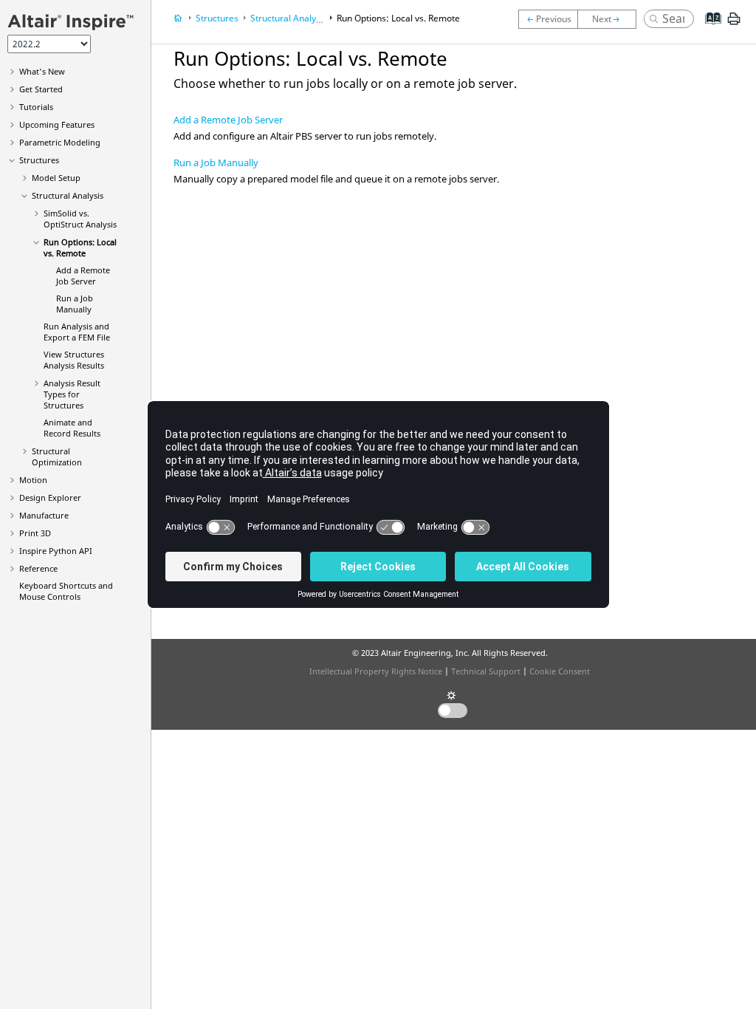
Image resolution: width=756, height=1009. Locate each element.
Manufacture (44, 515)
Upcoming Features (56, 124)
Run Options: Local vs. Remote (80, 247)
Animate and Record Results (72, 428)
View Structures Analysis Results (74, 360)
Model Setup (56, 177)
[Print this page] (734, 24)
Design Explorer (50, 497)
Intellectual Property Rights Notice (375, 671)
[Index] (708, 29)
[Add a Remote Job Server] (610, 19)
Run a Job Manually (74, 304)
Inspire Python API (55, 550)
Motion (33, 479)
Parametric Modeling (59, 142)
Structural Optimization (57, 456)
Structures (39, 159)
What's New (42, 71)
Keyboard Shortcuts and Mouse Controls (66, 591)
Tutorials (36, 106)
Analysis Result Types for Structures (72, 394)
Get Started (41, 89)
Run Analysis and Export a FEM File (77, 332)
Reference (38, 568)
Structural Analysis (67, 195)
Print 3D (35, 532)
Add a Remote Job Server (83, 275)
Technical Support (485, 671)
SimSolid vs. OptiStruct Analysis (80, 219)
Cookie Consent (559, 671)
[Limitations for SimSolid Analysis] (547, 19)
